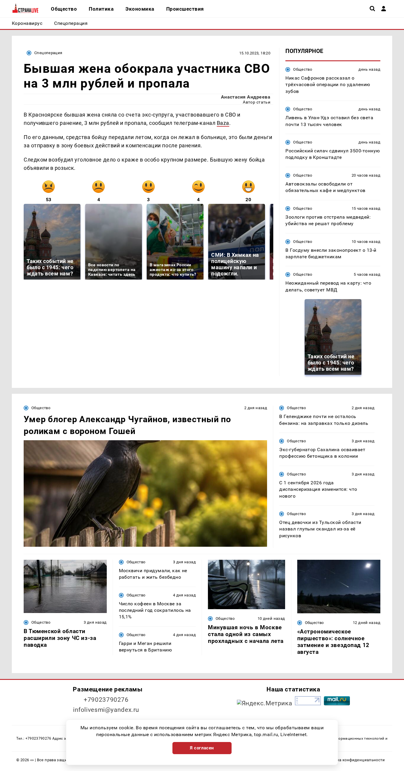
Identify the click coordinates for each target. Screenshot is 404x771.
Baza (223, 123)
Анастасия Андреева (246, 97)
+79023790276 (106, 699)
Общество (302, 69)
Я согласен (202, 748)
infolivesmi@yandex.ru (106, 709)
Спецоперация (48, 53)
